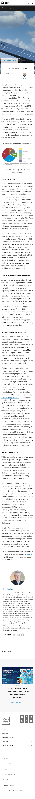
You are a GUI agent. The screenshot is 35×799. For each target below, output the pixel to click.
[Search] (28, 3)
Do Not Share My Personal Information (15, 791)
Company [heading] (5, 741)
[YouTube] (31, 721)
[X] (26, 717)
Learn (29, 554)
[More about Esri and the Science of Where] (6, 721)
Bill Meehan (24, 78)
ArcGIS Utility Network (10, 397)
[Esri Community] (22, 721)
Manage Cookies (9, 785)
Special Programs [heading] (7, 745)
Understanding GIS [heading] (8, 737)
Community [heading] (5, 733)
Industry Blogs (6, 8)
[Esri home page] (5, 2)
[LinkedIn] (31, 717)
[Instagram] (26, 721)
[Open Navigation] (32, 3)
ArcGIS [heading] (4, 729)
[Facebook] (22, 717)
